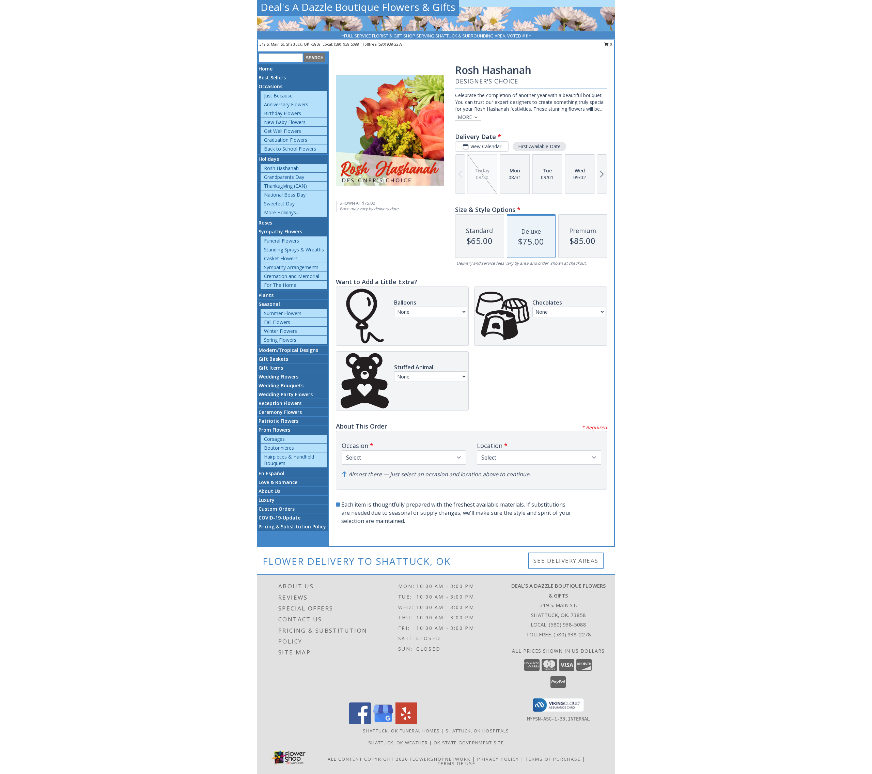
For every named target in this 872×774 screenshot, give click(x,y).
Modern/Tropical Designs (288, 350)
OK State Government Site (469, 743)
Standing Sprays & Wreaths (294, 249)
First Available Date (539, 146)
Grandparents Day (284, 177)
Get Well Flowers (282, 131)
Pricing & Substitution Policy (292, 526)
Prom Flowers (274, 430)
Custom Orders (277, 509)
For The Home (280, 285)
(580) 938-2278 (390, 44)
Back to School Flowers (290, 148)
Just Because (278, 95)
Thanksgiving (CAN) (285, 186)
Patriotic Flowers (278, 421)
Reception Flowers (280, 403)
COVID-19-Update (279, 517)
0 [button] (610, 44)
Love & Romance (278, 482)
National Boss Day (285, 194)
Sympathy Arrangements (291, 267)
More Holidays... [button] (281, 212)
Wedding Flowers (278, 376)
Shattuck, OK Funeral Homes (401, 731)
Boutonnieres (279, 448)
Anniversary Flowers (286, 104)
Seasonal (269, 304)
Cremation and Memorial (291, 276)
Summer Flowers (282, 313)
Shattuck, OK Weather (398, 743)
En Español (271, 473)
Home (265, 68)
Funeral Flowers (281, 240)
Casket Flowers (281, 258)
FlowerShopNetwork (440, 759)
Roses (265, 222)
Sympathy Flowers (280, 231)
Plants (266, 295)
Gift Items (271, 368)
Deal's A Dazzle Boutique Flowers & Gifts (358, 7)
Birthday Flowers (282, 113)
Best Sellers (272, 77)
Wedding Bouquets (281, 385)
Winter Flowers (280, 331)
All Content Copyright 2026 (368, 759)
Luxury (267, 500)
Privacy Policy (498, 759)
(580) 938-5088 (347, 44)
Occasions (270, 86)
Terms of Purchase (553, 759)
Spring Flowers (280, 340)
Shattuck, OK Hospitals (477, 731)
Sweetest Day (279, 203)
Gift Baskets (273, 359)
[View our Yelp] (406, 722)
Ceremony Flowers (280, 412)
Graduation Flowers (285, 140)
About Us (269, 491)
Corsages (274, 439)
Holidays (269, 159)
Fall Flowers (277, 322)
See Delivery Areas (565, 560)
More (465, 117)
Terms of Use (457, 763)
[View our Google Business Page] (383, 722)
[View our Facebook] (360, 722)
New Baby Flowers (285, 122)
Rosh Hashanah (281, 168)
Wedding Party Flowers (286, 394)
